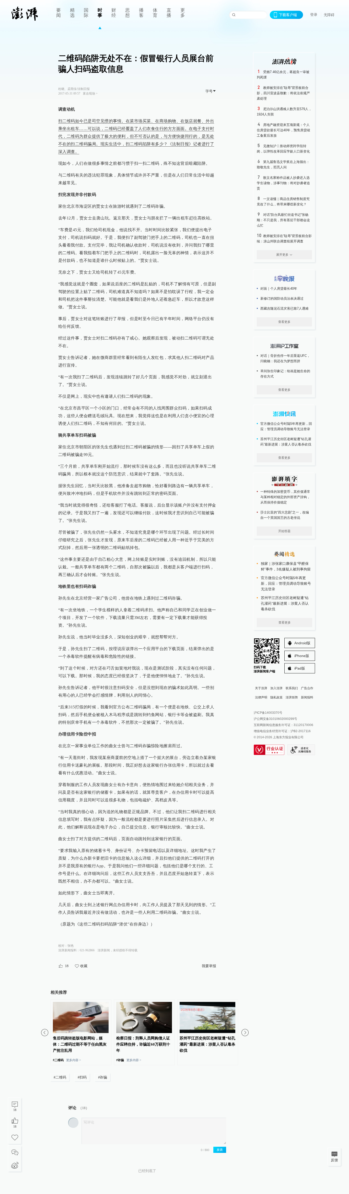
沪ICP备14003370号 (268, 713)
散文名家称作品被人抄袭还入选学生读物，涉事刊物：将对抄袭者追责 (283, 183)
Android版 (302, 643)
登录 (313, 15)
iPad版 (299, 668)
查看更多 (284, 322)
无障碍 (329, 15)
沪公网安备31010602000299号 (275, 719)
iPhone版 (301, 656)
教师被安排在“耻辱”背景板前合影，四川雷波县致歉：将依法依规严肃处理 (283, 93)
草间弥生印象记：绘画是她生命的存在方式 (285, 373)
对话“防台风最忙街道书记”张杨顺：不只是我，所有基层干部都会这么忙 (283, 220)
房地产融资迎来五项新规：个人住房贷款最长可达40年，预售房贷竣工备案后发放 (283, 130)
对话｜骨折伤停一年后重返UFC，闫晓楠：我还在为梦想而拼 (285, 358)
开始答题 (284, 531)
